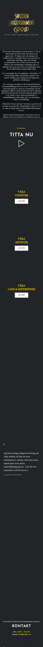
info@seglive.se (24, 634)
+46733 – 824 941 (23, 632)
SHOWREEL (21, 128)
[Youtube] (23, 642)
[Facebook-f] (16, 642)
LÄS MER (21, 201)
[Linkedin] (26, 642)
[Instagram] (20, 642)
